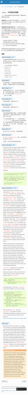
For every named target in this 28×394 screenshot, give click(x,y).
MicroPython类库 (8, 6)
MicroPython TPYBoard (15, 2)
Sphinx (7, 390)
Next (23, 381)
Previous (5, 381)
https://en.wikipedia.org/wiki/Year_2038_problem (15, 318)
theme (13, 390)
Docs (3, 6)
